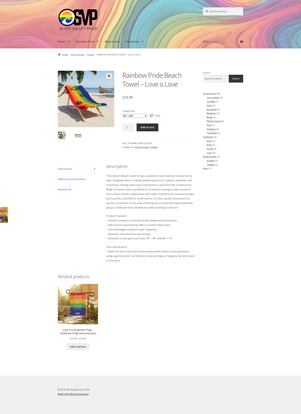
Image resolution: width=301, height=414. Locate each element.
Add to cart (148, 127)
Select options (78, 346)
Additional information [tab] (72, 179)
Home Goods (77, 54)
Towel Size (128, 111)
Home (61, 41)
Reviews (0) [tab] (64, 189)
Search (206, 72)
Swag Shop (132, 41)
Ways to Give (112, 41)
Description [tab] (65, 169)
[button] (109, 76)
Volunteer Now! (85, 41)
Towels (90, 54)
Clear (157, 115)
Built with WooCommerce (73, 394)
